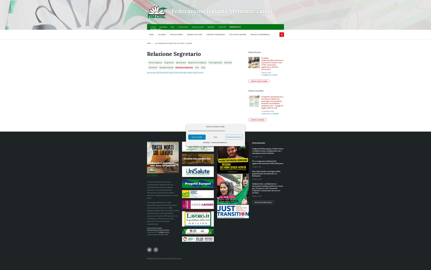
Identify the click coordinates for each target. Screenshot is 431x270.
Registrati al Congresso (197, 62)
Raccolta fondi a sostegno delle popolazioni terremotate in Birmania (266, 173)
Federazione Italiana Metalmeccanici (222, 11)
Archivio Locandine (257, 120)
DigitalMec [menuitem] (211, 27)
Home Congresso (155, 62)
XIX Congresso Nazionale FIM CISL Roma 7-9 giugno (173, 43)
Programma (169, 62)
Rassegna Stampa (166, 67)
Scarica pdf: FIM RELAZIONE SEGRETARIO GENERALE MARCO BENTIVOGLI (175, 72)
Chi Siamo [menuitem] (162, 34)
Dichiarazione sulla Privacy (219, 142)
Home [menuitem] (151, 34)
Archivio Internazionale (263, 202)
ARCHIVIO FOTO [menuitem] (235, 27)
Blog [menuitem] (172, 27)
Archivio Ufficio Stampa (259, 81)
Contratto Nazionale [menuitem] (215, 34)
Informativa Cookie (154, 228)
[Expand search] (281, 34)
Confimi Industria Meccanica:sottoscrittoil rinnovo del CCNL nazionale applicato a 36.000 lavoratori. (272, 63)
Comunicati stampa (270, 75)
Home (149, 43)
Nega (215, 137)
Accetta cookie (197, 137)
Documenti (153, 67)
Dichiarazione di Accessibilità (158, 230)
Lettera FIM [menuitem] (222, 27)
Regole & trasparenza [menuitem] (260, 34)
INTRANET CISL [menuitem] (155, 29)
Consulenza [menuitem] (163, 27)
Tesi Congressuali (215, 62)
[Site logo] (157, 20)
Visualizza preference (234, 137)
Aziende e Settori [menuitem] (194, 34)
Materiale (228, 62)
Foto (197, 67)
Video (203, 67)
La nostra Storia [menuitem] (183, 27)
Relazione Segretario (184, 67)
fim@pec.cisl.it (163, 232)
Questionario (181, 62)
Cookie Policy (206, 142)
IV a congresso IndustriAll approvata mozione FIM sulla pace (267, 162)
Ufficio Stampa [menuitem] (176, 34)
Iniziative (266, 114)
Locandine (275, 114)
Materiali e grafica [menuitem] (198, 27)
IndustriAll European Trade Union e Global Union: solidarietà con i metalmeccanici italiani (268, 151)
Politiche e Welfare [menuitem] (237, 34)
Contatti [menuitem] (153, 27)
